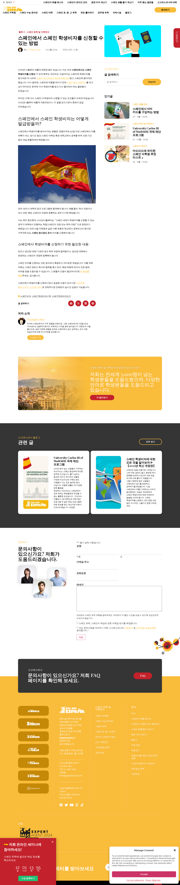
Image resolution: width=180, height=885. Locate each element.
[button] (174, 850)
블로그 (128, 12)
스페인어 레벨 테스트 (53, 2)
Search (151, 82)
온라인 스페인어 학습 (105, 737)
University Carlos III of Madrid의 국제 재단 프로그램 (147, 131)
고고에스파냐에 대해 (167, 2)
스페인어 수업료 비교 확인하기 (145, 724)
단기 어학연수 (101, 742)
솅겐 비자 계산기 (99, 2)
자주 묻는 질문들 (145, 2)
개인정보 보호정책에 (146, 628)
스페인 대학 (47, 12)
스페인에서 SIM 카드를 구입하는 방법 (146, 110)
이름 (79, 556)
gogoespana (66, 737)
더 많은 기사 (35, 337)
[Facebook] (61, 805)
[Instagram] (77, 805)
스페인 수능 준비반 (29, 12)
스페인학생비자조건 (61, 296)
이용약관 (128, 628)
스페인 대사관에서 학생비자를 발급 (53, 78)
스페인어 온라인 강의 (77, 2)
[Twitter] (66, 805)
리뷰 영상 (135, 745)
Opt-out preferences (135, 880)
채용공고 (135, 750)
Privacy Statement (152, 880)
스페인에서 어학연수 (76, 82)
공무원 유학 (103, 12)
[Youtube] (71, 805)
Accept (144, 874)
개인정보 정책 (137, 768)
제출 (81, 637)
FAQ (133, 713)
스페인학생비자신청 (41, 296)
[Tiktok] (82, 805)
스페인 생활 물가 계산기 (122, 2)
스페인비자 (26, 296)
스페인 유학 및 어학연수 (38, 32)
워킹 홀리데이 (87, 12)
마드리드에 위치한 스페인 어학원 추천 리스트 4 (144, 154)
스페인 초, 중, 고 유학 (67, 12)
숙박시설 (117, 12)
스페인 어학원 (9, 12)
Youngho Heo (34, 49)
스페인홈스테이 (102, 747)
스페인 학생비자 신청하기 (143, 763)
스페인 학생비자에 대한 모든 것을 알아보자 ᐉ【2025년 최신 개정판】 (141, 462)
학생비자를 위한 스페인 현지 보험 (144, 756)
